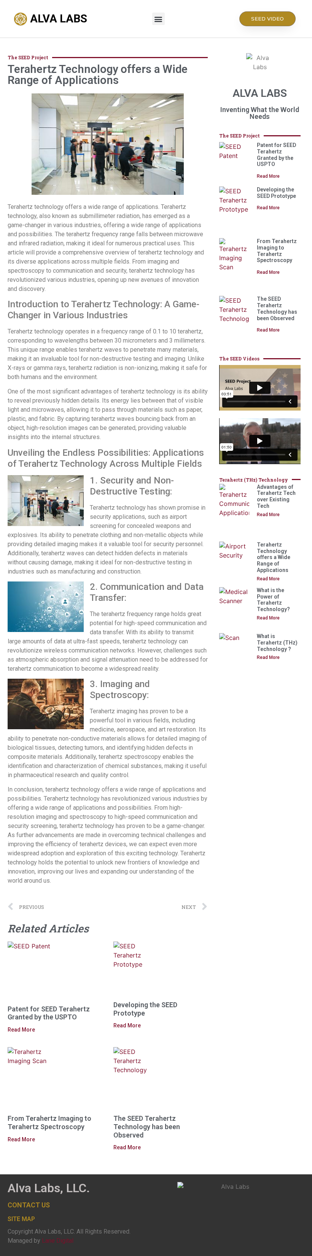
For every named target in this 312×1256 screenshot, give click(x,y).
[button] (158, 19)
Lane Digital (57, 1240)
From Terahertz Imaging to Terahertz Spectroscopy (49, 1122)
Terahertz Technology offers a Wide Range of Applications (273, 557)
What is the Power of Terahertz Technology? (273, 599)
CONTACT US (29, 1205)
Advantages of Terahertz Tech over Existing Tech (276, 496)
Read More (21, 1030)
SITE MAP (21, 1219)
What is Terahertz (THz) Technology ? (277, 642)
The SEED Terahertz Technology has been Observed (146, 1126)
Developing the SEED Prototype (276, 192)
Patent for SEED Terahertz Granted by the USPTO (49, 1013)
